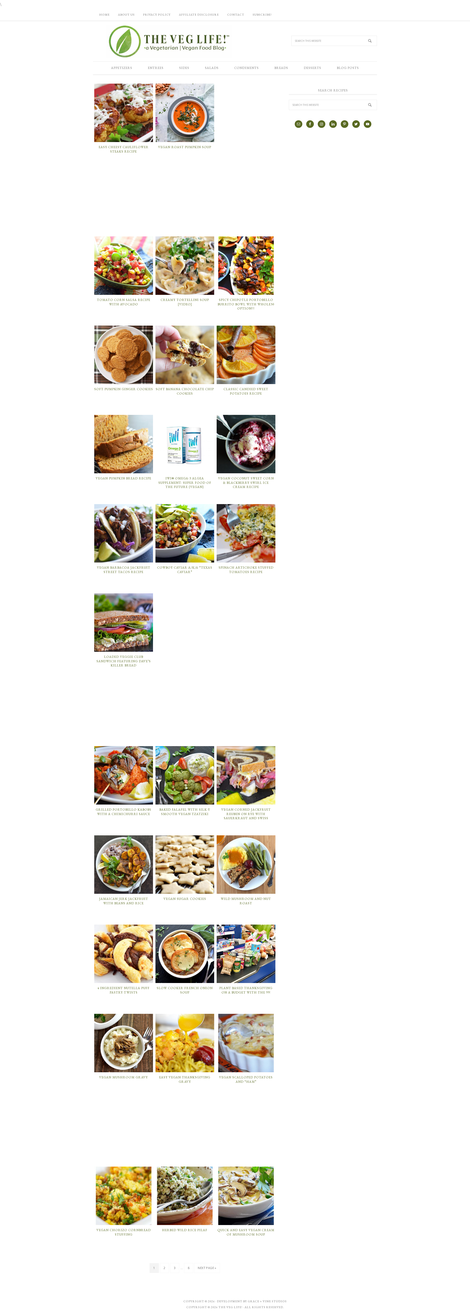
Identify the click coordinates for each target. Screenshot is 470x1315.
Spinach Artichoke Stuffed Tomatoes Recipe (246, 569)
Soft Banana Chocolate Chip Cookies (185, 391)
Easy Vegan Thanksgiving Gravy (184, 1079)
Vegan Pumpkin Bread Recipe (123, 478)
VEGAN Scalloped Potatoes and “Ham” (246, 1079)
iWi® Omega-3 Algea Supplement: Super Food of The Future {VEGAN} (184, 482)
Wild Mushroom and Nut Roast (246, 901)
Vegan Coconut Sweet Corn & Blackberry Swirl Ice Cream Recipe (246, 482)
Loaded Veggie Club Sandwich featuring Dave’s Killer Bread (123, 661)
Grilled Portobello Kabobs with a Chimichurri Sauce (123, 811)
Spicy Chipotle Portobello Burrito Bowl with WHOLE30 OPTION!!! (246, 304)
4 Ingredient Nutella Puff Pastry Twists (123, 990)
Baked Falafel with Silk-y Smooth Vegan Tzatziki (184, 811)
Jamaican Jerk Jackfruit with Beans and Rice (123, 901)
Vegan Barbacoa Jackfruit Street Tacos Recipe (123, 569)
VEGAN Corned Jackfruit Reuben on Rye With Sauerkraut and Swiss (246, 813)
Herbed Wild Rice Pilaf (184, 1230)
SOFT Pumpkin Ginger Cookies (123, 389)
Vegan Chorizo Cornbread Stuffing (123, 1232)
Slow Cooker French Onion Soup (185, 990)
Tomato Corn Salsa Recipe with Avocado (123, 302)
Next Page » (207, 1268)
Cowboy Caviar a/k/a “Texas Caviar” (184, 569)
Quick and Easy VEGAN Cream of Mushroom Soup (245, 1232)
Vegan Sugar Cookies (185, 899)
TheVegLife (169, 41)
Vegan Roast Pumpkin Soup (184, 147)
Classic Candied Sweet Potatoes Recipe (245, 391)
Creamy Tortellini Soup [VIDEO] (185, 302)
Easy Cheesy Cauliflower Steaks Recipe (124, 149)
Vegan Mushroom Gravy (123, 1077)
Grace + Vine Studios (267, 1301)
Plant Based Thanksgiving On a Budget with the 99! (245, 990)
